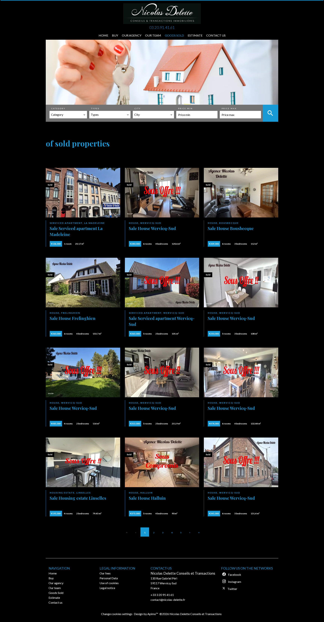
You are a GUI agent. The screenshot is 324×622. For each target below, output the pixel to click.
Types (95, 108)
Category (58, 108)
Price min (185, 108)
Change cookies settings (116, 614)
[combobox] (68, 114)
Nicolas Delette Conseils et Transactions (183, 573)
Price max (229, 108)
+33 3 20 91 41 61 (162, 595)
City (138, 108)
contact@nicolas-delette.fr (168, 599)
